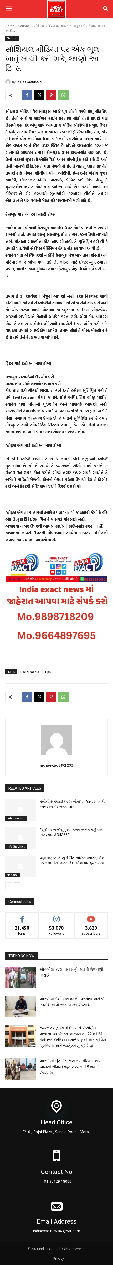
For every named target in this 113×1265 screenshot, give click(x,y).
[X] (39, 95)
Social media (29, 672)
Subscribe (91, 916)
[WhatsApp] (63, 95)
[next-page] (17, 885)
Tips (47, 672)
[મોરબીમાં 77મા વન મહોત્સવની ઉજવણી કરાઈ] (20, 977)
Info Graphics (16, 846)
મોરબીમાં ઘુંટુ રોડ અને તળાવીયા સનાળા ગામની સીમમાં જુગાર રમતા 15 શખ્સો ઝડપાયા (71, 1067)
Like (22, 916)
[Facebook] (27, 95)
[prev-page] (8, 885)
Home (9, 26)
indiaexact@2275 (29, 82)
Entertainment (16, 818)
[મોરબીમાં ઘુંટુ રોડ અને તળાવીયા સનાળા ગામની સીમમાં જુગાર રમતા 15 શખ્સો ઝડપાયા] (20, 1069)
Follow (56, 916)
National (24, 26)
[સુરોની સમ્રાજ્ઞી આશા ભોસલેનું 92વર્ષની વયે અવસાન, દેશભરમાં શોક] (20, 810)
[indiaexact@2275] (8, 81)
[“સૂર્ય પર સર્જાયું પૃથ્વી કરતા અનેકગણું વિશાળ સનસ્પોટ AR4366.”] (20, 838)
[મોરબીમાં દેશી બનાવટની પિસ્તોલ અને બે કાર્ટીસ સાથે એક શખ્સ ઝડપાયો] (20, 1006)
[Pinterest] (51, 95)
